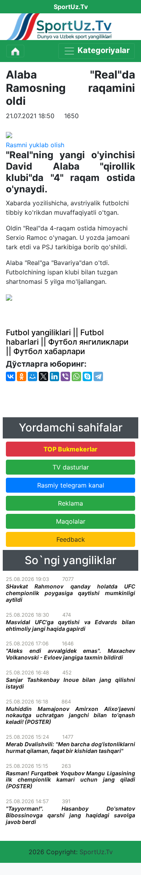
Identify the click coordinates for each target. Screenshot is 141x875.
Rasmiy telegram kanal (70, 485)
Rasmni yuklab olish (35, 145)
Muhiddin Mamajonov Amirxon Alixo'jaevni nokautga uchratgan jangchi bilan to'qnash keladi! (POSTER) (70, 715)
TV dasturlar (70, 467)
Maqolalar (70, 521)
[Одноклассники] (21, 376)
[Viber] (65, 376)
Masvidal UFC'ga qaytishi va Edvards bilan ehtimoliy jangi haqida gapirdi (70, 625)
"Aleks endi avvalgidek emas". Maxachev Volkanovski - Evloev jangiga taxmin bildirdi (70, 654)
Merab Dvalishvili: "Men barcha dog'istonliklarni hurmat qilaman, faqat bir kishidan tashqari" (70, 747)
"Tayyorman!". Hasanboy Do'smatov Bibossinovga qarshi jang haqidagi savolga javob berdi (70, 815)
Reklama (70, 503)
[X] (43, 376)
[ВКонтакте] (10, 376)
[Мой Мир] (32, 376)
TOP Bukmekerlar (70, 449)
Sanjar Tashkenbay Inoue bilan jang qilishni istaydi (70, 683)
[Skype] (87, 376)
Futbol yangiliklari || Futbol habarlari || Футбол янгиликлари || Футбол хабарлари (67, 342)
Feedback (70, 539)
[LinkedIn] (54, 376)
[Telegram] (98, 376)
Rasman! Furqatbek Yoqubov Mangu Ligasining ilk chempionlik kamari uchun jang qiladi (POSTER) (70, 780)
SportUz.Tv (96, 852)
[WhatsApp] (76, 376)
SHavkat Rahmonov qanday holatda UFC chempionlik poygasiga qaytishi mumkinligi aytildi (70, 593)
